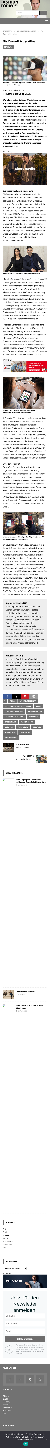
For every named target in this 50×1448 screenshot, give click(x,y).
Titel (4, 1247)
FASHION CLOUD (27, 722)
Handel (5, 1238)
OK (25, 1444)
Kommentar (8, 1241)
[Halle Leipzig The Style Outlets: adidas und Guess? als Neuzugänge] (8, 983)
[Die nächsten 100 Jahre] (8, 996)
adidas (12, 701)
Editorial (6, 1229)
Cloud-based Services (14, 711)
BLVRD (38, 706)
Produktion (7, 1244)
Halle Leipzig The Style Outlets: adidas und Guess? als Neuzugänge (31, 780)
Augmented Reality (28, 701)
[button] (7, 696)
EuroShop (33, 716)
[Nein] (46, 1439)
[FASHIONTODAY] (25, 16)
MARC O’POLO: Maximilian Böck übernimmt (29, 1006)
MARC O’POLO (23, 727)
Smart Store (25, 732)
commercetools (35, 711)
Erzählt (6, 1232)
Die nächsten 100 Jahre (25, 991)
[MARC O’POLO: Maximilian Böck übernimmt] (8, 1208)
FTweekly (6, 1235)
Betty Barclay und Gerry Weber (18, 706)
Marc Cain (9, 727)
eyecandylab (10, 722)
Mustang (37, 727)
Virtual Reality (11, 737)
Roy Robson (10, 732)
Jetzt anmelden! (25, 1339)
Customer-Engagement (14, 716)
